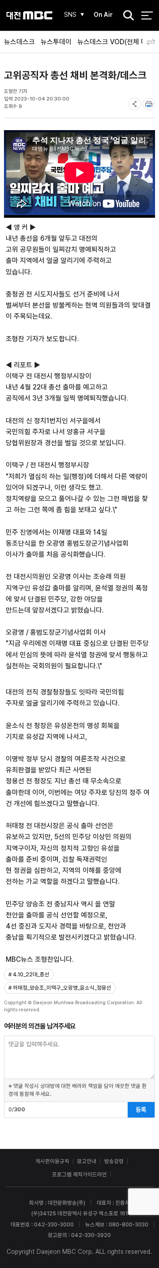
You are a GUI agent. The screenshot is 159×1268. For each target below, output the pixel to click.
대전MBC (29, 15)
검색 (126, 16)
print (149, 104)
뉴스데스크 (19, 42)
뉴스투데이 (56, 42)
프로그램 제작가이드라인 (79, 1174)
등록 (141, 1109)
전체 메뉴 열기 (146, 15)
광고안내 (86, 1161)
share (135, 104)
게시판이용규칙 (52, 1161)
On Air (103, 14)
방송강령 (114, 1161)
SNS (70, 14)
